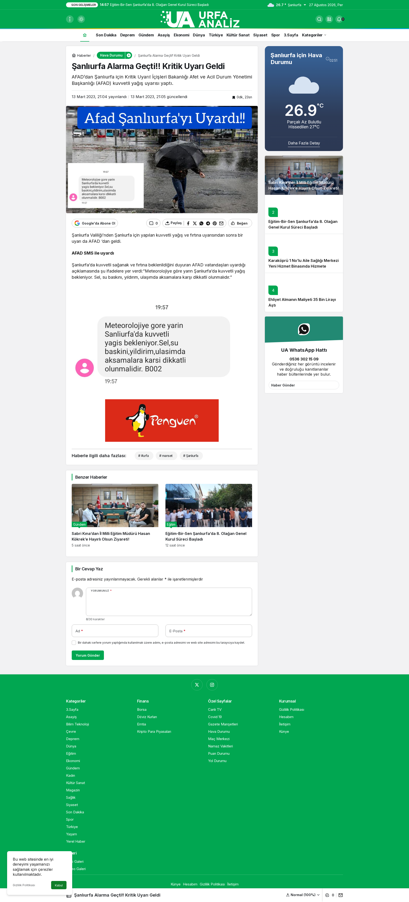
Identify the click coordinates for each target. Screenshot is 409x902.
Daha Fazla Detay (304, 143)
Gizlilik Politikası (24, 885)
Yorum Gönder (88, 655)
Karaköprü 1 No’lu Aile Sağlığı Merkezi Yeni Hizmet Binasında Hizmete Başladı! (303, 266)
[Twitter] (197, 684)
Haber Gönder (283, 385)
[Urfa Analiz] (204, 18)
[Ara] (319, 19)
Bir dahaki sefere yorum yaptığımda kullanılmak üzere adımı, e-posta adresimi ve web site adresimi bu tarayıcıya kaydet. (161, 642)
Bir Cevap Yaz (89, 568)
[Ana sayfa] (85, 35)
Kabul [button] (59, 885)
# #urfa (143, 456)
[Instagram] (212, 684)
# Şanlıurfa (190, 456)
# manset (166, 456)
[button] (329, 19)
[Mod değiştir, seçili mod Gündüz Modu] (81, 19)
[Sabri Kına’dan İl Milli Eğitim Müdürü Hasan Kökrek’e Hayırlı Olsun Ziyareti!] (115, 515)
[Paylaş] (339, 895)
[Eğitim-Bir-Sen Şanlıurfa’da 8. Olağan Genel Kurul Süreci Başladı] (208, 515)
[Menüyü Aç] (70, 19)
